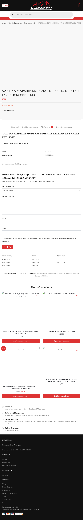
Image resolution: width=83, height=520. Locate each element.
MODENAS (44, 276)
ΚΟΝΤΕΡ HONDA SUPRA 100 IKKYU (61, 331)
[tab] (15, 125)
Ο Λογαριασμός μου (8, 484)
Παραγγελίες (6, 462)
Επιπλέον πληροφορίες (30, 127)
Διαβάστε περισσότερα (21, 341)
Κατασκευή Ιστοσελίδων (10, 509)
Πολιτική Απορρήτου (9, 465)
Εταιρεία (4, 459)
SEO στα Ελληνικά (26, 509)
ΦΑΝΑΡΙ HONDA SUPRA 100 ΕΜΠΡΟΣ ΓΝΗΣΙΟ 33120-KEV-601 (21, 333)
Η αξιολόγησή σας (8, 196)
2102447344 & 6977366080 (21, 450)
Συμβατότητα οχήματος (64, 127)
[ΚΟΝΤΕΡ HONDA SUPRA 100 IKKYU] (61, 310)
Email (4, 228)
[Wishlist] (36, 295)
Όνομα (5, 218)
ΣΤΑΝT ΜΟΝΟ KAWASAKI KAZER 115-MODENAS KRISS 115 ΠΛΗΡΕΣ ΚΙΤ (61, 380)
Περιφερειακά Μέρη (30, 23)
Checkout (5, 503)
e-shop (4, 496)
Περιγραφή (15, 127)
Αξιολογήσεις (45, 127)
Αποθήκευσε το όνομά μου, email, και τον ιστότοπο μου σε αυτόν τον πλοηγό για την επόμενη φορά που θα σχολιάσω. (39, 240)
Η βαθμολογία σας (8, 186)
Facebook (5, 475)
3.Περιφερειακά (17, 23)
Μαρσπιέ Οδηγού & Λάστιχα (56, 273)
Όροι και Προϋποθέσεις (9, 493)
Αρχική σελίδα (6, 23)
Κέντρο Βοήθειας (7, 487)
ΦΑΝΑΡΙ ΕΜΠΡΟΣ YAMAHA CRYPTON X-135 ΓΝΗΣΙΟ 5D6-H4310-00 (20, 388)
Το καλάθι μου (6, 499)
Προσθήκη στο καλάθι (61, 341)
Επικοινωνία (6, 490)
